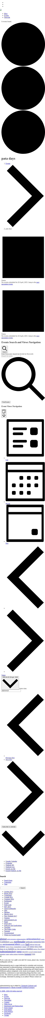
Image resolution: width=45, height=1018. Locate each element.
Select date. (23, 688)
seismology (3, 954)
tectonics (21, 954)
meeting (29, 949)
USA (33, 954)
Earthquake (8, 901)
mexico (35, 949)
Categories (7, 882)
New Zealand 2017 (10, 916)
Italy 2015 (7, 907)
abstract (3, 939)
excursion (22, 944)
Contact (6, 1002)
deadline (12, 942)
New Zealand (41, 949)
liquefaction (23, 949)
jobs (7, 949)
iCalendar (9, 863)
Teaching (7, 927)
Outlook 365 (10, 865)
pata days (25, 952)
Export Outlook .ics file (13, 871)
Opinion (7, 918)
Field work (7, 905)
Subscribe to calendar (8, 827)
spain (7, 954)
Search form (8, 880)
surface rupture (14, 954)
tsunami (27, 954)
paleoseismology (8, 951)
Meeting (7, 912)
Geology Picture (10, 946)
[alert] (23, 258)
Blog (5, 14)
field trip (32, 944)
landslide (11, 949)
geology (2, 947)
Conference (4, 942)
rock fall (31, 951)
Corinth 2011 (8, 897)
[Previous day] (25, 608)
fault (27, 944)
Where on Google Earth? (12, 935)
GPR (28, 947)
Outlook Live (10, 867)
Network (7, 17)
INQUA (37, 947)
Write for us (8, 1004)
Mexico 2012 (8, 914)
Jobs (5, 910)
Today (3, 675)
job (4, 949)
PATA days (8, 924)
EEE (43, 942)
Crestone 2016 (9, 899)
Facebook (7, 1013)
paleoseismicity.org (10, 920)
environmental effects (11, 944)
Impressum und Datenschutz (13, 1006)
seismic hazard (37, 952)
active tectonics (11, 939)
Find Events (6, 402)
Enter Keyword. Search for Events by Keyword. (17, 354)
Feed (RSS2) (8, 1011)
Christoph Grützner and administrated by (18, 986)
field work (37, 944)
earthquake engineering (33, 942)
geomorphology (18, 947)
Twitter (6, 1015)
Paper (6, 922)
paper (19, 951)
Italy (40, 947)
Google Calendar (11, 861)
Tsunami (7, 931)
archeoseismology (33, 939)
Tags (5, 884)
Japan (1, 949)
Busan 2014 (8, 893)
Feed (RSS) (8, 1010)
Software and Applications (13, 925)
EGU (1, 944)
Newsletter (7, 1000)
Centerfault (8, 895)
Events (6, 15)
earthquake (19, 941)
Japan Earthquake (10, 908)
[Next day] (25, 671)
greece (32, 947)
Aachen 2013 (8, 892)
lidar (15, 949)
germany (24, 947)
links (18, 949)
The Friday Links (10, 929)
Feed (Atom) (8, 1008)
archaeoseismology (21, 939)
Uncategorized (9, 933)
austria (42, 939)
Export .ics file (10, 869)
